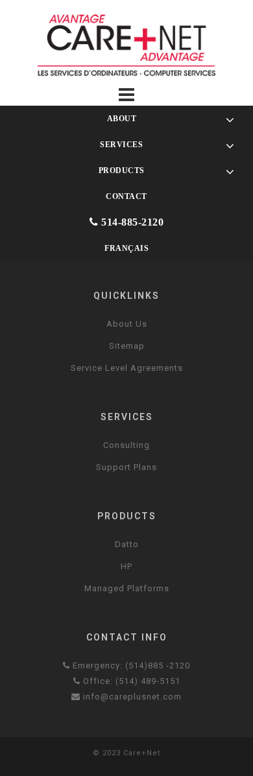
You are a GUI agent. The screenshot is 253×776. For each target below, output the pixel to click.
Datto (127, 544)
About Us (126, 324)
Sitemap (127, 346)
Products (120, 170)
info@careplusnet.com (131, 696)
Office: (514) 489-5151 (130, 681)
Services (120, 144)
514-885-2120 (131, 222)
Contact (126, 196)
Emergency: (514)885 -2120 (130, 665)
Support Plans (126, 467)
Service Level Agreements (127, 368)
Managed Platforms (126, 588)
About (121, 118)
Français (126, 248)
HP (126, 566)
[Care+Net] (126, 44)
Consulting (126, 445)
